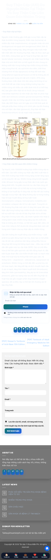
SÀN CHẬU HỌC (15, 507)
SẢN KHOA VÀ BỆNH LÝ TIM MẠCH (24, 514)
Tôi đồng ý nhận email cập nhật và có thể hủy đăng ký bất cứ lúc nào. (27, 313)
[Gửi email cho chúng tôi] (17, 472)
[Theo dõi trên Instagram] (9, 472)
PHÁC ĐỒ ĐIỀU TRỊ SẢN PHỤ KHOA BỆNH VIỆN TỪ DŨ (27, 493)
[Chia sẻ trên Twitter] (23, 329)
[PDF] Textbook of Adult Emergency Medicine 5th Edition (38, 342)
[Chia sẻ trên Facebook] (19, 329)
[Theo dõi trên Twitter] (13, 472)
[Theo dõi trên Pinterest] (21, 472)
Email (8, 399)
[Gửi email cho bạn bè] (27, 329)
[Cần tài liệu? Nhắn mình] (47, 548)
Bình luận (9, 368)
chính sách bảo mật (26, 317)
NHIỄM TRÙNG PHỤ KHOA (20, 500)
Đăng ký (25, 307)
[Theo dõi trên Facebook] (4, 472)
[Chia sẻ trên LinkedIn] (35, 329)
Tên (7, 388)
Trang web (9, 410)
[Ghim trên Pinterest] (31, 329)
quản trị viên (37, 23)
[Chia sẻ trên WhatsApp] (15, 329)
